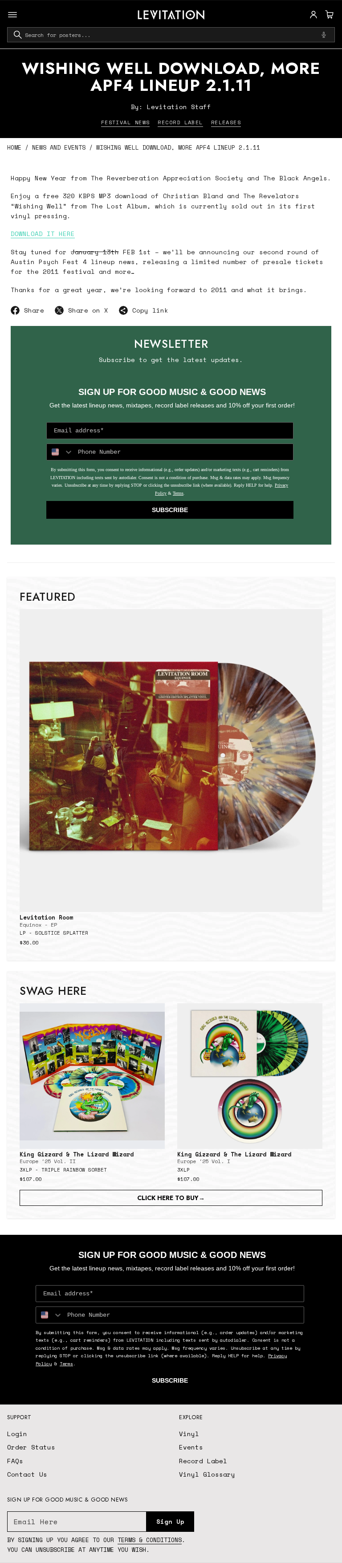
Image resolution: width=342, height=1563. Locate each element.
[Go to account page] (313, 15)
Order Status (31, 1447)
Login (17, 1433)
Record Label (180, 122)
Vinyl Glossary (207, 1474)
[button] (328, 15)
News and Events (59, 147)
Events (191, 1447)
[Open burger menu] (12, 14)
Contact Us (27, 1474)
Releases (226, 122)
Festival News (125, 122)
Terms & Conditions (150, 1539)
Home (14, 147)
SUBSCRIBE (170, 509)
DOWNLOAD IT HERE (43, 233)
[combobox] (171, 35)
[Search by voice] (323, 34)
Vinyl (189, 1433)
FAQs (15, 1460)
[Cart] (328, 15)
